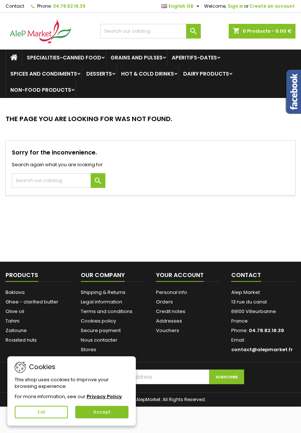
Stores (88, 349)
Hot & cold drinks (147, 73)
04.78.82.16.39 (69, 6)
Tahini (12, 320)
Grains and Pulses (136, 57)
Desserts (99, 73)
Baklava (15, 292)
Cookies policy (98, 320)
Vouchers (167, 330)
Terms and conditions (107, 311)
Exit (41, 411)
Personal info (171, 292)
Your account (180, 275)
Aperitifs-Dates (194, 57)
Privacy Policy (104, 396)
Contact (15, 6)
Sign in (235, 6)
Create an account (272, 6)
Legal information (101, 301)
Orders (164, 301)
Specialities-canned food (64, 57)
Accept (101, 411)
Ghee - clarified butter (32, 301)
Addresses (169, 320)
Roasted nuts (21, 339)
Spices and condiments (43, 73)
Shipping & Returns (103, 292)
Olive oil (15, 311)
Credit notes (170, 311)
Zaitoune (16, 330)
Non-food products (40, 90)
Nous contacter (99, 339)
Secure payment (101, 330)
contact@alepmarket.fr (262, 349)
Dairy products (206, 73)
